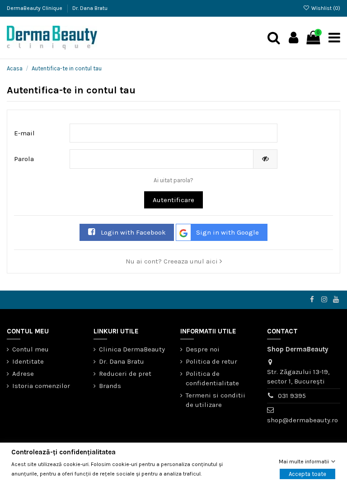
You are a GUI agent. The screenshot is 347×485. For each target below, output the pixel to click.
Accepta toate (307, 473)
